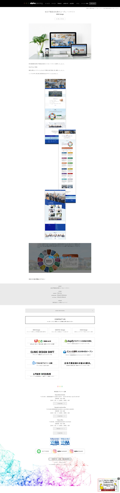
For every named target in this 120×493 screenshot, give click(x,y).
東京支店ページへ (60, 428)
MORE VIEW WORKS (60, 310)
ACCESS (56, 462)
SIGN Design (83, 330)
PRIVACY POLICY (62, 462)
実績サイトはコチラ (60, 257)
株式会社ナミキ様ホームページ (60, 302)
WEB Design (36, 330)
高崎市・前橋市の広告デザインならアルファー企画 (33, 3)
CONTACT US (60, 320)
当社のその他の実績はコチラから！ (37, 279)
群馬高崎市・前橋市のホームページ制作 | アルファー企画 (61, 464)
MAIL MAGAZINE (66, 459)
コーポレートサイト (60, 19)
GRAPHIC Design (60, 330)
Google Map (60, 403)
